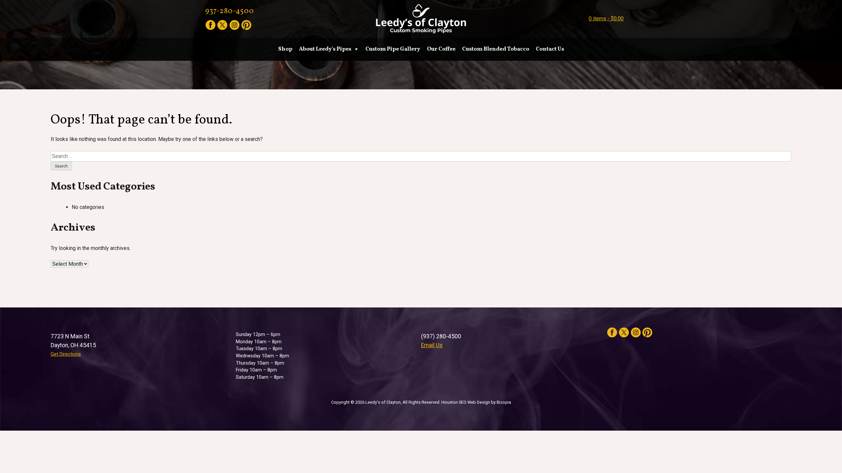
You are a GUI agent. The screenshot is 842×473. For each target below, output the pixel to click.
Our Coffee (441, 49)
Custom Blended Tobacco (495, 49)
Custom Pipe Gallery (392, 49)
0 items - (606, 18)
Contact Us (550, 49)
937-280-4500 (229, 11)
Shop (285, 49)
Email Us (432, 345)
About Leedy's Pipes (325, 49)
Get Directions (66, 354)
